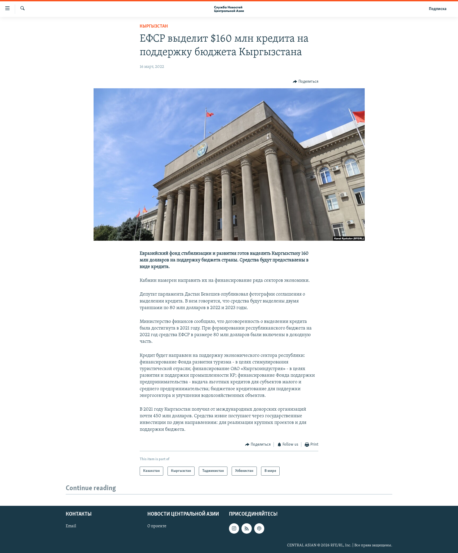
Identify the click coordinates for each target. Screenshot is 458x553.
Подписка (437, 9)
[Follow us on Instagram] (234, 528)
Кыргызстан (154, 26)
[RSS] (246, 528)
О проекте (156, 526)
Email (71, 526)
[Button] (305, 81)
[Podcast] (259, 528)
